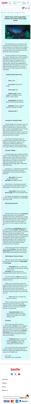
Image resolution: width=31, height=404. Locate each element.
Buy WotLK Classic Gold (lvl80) (13, 357)
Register (24, 3)
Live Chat (10, 2)
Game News (10, 12)
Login (23, 2)
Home (4, 12)
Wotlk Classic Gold (20, 12)
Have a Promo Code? (16, 2)
